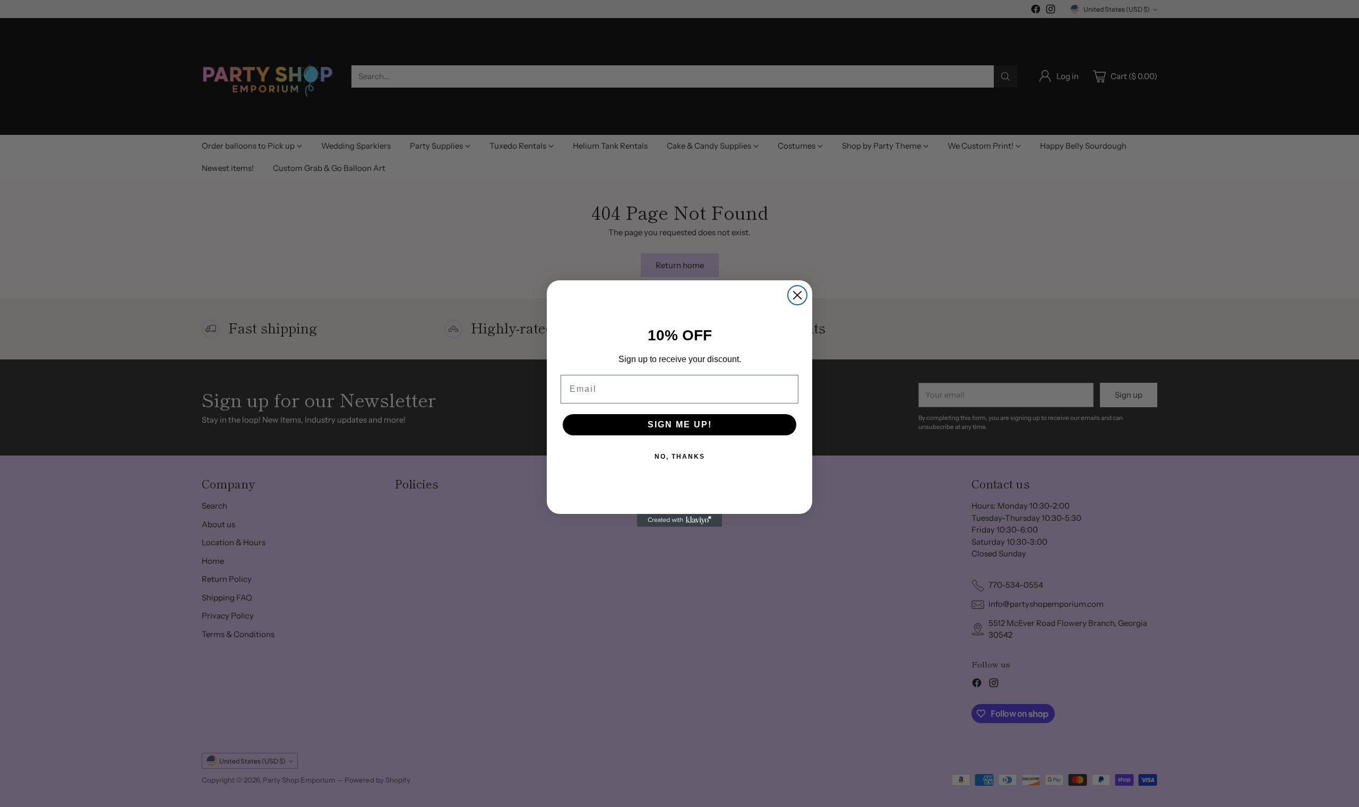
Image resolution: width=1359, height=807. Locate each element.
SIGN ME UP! (680, 424)
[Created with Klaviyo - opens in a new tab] (679, 520)
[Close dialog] (797, 295)
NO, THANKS (680, 456)
